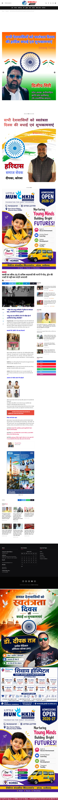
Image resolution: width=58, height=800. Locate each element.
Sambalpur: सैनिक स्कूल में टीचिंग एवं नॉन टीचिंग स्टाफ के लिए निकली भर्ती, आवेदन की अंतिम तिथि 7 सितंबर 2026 (29, 532)
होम (12, 7)
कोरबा (15, 7)
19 (26, 560)
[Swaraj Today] (29, 3)
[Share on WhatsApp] (19, 283)
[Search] (46, 3)
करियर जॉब (38, 7)
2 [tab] (28, 187)
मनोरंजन (43, 7)
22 (33, 560)
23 (35, 560)
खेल (30, 7)
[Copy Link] (33, 283)
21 (31, 560)
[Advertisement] (29, 21)
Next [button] (54, 72)
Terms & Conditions (43, 558)
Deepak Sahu (7, 280)
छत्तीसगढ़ (20, 7)
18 (24, 560)
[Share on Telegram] (26, 283)
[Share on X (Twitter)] (12, 283)
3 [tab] (29, 187)
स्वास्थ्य (33, 7)
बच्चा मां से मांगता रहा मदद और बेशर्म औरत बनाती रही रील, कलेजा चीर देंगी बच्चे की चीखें (50, 287)
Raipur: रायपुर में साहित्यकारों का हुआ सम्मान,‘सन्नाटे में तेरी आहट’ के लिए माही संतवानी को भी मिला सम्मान (7, 532)
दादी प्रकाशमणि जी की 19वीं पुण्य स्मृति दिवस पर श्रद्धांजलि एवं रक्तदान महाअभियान (29, 515)
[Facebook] (3, 312)
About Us (41, 553)
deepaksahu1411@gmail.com (7, 562)
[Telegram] (3, 321)
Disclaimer (42, 555)
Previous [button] (3, 72)
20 (28, 560)
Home (41, 551)
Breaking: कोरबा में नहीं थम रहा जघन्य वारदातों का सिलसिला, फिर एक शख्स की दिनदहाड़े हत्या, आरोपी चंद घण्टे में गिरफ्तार (50, 295)
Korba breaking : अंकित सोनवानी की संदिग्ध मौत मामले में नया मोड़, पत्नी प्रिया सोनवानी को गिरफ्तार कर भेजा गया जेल (50, 303)
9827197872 (4, 567)
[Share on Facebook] (5, 283)
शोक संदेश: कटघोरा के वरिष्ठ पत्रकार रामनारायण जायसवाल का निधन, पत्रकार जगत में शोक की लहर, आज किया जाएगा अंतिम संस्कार (18, 533)
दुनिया (27, 7)
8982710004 (4, 568)
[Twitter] (3, 315)
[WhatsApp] (3, 318)
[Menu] (2, 3)
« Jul (21, 566)
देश (24, 7)
